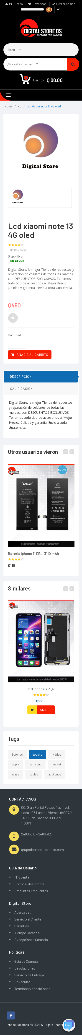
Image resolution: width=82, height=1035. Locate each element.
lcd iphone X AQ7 (41, 689)
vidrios (56, 754)
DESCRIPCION (21, 376)
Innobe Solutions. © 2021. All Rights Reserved (36, 1025)
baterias (17, 754)
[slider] (16, 245)
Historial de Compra (29, 884)
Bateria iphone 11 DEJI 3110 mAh (33, 553)
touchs (37, 754)
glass (15, 774)
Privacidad (22, 982)
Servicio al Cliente (27, 919)
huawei (56, 764)
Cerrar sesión (65, 4)
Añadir (46, 710)
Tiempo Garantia (27, 933)
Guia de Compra (26, 961)
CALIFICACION (21, 388)
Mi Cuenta (16, 4)
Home (9, 106)
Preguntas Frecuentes (31, 891)
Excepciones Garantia (31, 939)
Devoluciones (24, 968)
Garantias (21, 926)
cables (33, 774)
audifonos (54, 774)
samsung (35, 764)
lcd (19, 106)
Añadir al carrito (32, 354)
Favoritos (40, 4)
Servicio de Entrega (29, 975)
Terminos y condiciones (32, 988)
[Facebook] (11, 1015)
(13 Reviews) (18, 250)
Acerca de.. (22, 912)
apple (15, 764)
